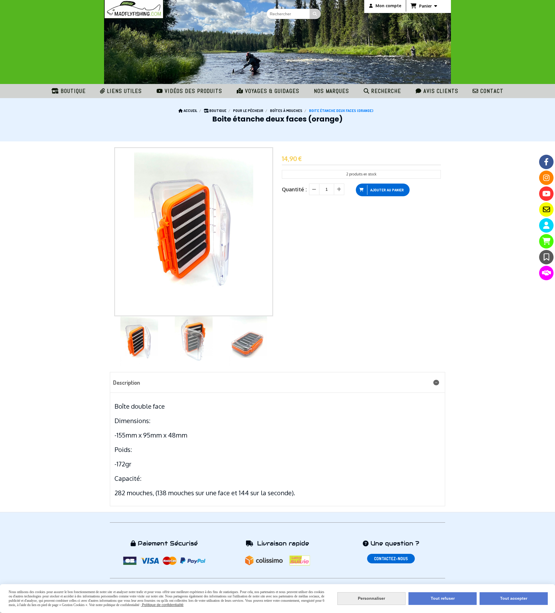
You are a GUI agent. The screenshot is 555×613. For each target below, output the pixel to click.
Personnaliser (371, 598)
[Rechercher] (315, 14)
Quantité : (294, 189)
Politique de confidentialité (162, 605)
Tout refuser (443, 598)
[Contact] (546, 209)
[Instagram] (546, 178)
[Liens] (546, 273)
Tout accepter (513, 598)
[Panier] (546, 241)
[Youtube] (546, 193)
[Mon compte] (546, 225)
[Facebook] (546, 162)
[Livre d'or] (546, 257)
